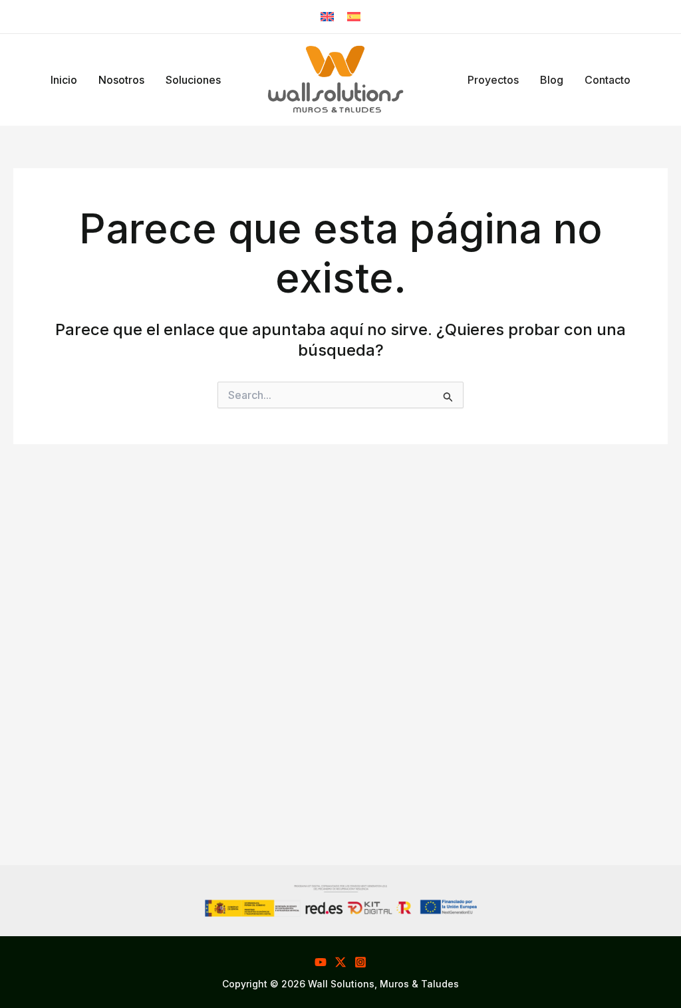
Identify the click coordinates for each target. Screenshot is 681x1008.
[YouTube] (321, 962)
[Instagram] (360, 962)
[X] (340, 962)
